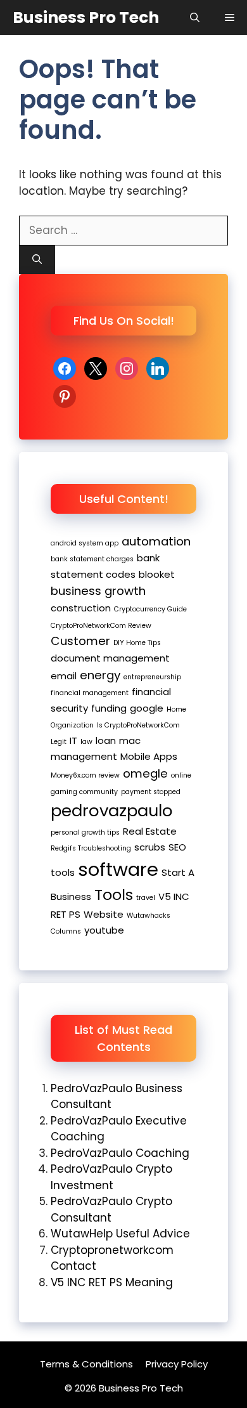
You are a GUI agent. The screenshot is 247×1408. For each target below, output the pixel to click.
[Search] (37, 259)
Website (104, 914)
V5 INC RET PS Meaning (112, 1282)
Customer (80, 641)
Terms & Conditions (86, 1364)
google (146, 708)
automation (156, 541)
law (86, 741)
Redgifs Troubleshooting (91, 848)
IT (73, 740)
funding (109, 708)
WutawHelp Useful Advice (120, 1233)
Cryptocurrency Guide (150, 609)
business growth (98, 591)
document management (110, 658)
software (118, 869)
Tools (113, 894)
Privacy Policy (177, 1364)
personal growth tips (85, 832)
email (64, 675)
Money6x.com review (85, 775)
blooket (157, 574)
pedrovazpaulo (112, 810)
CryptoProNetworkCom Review (101, 625)
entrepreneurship (152, 677)
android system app (84, 543)
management (84, 756)
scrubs (149, 847)
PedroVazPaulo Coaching (120, 1153)
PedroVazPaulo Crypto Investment (111, 1177)
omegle (145, 773)
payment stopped (150, 792)
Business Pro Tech (86, 17)
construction (81, 608)
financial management (90, 693)
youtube (104, 930)
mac (130, 740)
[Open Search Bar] (194, 17)
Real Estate (150, 831)
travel (145, 898)
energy (100, 675)
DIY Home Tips (137, 643)
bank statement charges (92, 559)
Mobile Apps (148, 756)
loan (106, 740)
